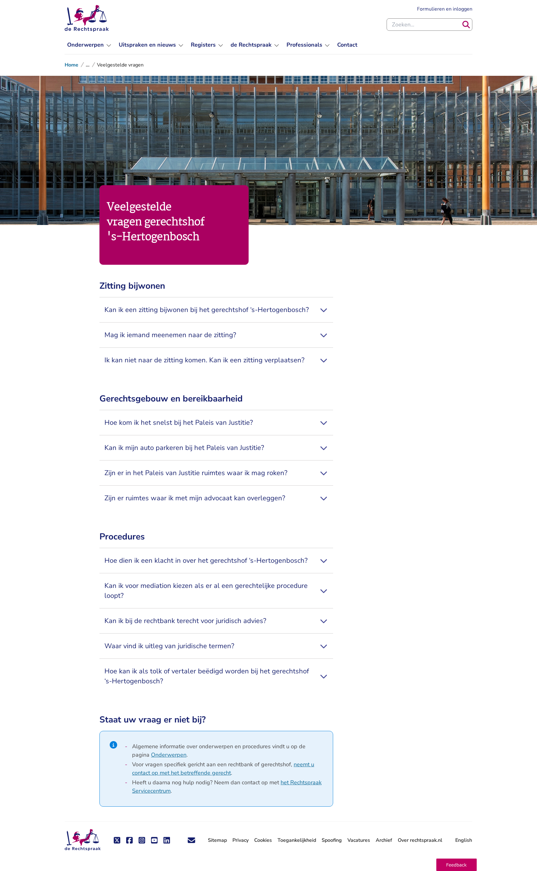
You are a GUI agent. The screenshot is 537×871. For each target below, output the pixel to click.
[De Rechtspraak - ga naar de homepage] (87, 18)
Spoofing (332, 840)
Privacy (240, 840)
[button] (456, 865)
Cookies (263, 840)
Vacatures (358, 840)
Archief (384, 840)
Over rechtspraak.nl (420, 840)
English (463, 840)
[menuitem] (89, 45)
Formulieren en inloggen (444, 8)
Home (71, 65)
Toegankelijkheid (297, 840)
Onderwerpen (168, 755)
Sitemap (217, 840)
